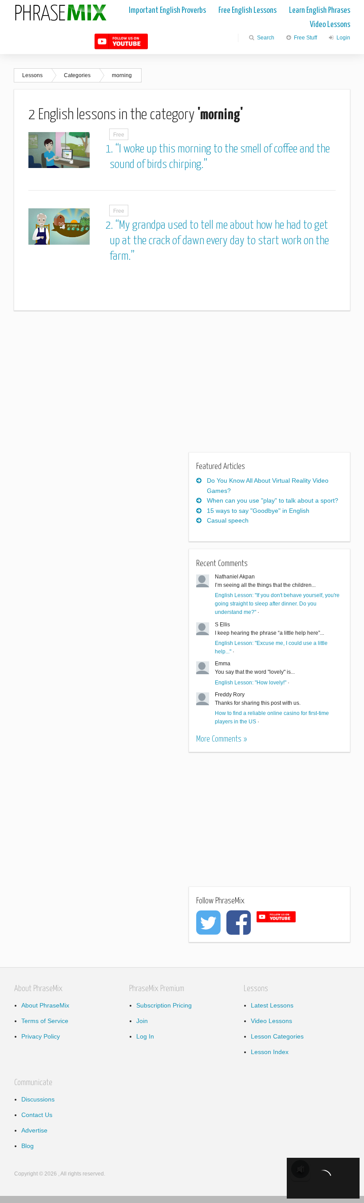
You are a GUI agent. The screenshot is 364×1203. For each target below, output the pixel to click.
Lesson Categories (277, 1036)
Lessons (32, 75)
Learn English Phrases (319, 10)
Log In (145, 1036)
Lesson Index (270, 1051)
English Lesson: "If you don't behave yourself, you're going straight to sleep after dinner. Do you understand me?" (277, 603)
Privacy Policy (40, 1036)
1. (110, 149)
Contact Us (36, 1114)
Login (342, 38)
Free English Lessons (247, 10)
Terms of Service (44, 1020)
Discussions (38, 1099)
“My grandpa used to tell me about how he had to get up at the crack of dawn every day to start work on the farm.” (219, 240)
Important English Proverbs (167, 10)
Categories (77, 75)
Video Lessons (330, 24)
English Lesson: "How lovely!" (250, 683)
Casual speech (228, 520)
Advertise (34, 1130)
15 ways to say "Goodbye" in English (258, 510)
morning (122, 75)
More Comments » (221, 739)
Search (265, 38)
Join (142, 1020)
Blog (27, 1145)
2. (110, 225)
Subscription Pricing (164, 1005)
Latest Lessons (272, 1005)
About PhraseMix (45, 1005)
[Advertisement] (88, 387)
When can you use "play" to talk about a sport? (272, 500)
